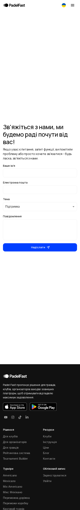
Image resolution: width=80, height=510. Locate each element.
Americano (10, 475)
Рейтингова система (16, 453)
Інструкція (50, 442)
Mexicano (9, 481)
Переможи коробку (15, 503)
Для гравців (11, 447)
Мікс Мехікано (12, 492)
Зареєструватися (54, 475)
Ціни (46, 447)
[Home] (14, 5)
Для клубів (10, 436)
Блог (46, 453)
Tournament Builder (15, 458)
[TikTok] (20, 417)
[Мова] (63, 5)
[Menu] (72, 5)
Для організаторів (15, 442)
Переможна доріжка (16, 497)
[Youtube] (6, 417)
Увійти (47, 481)
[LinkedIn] (27, 417)
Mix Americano (12, 486)
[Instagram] (13, 417)
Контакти (49, 458)
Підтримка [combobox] (12, 206)
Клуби (47, 436)
